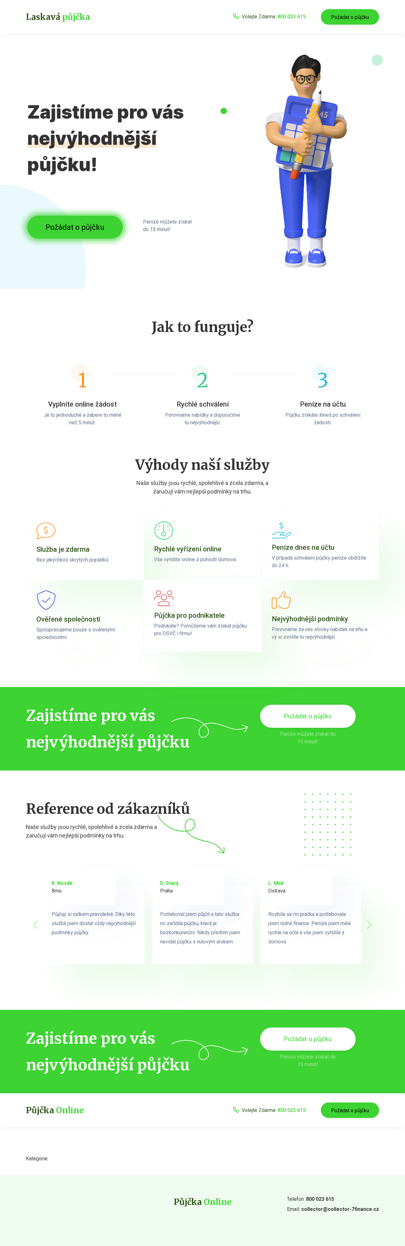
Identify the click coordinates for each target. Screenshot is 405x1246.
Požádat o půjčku (350, 17)
